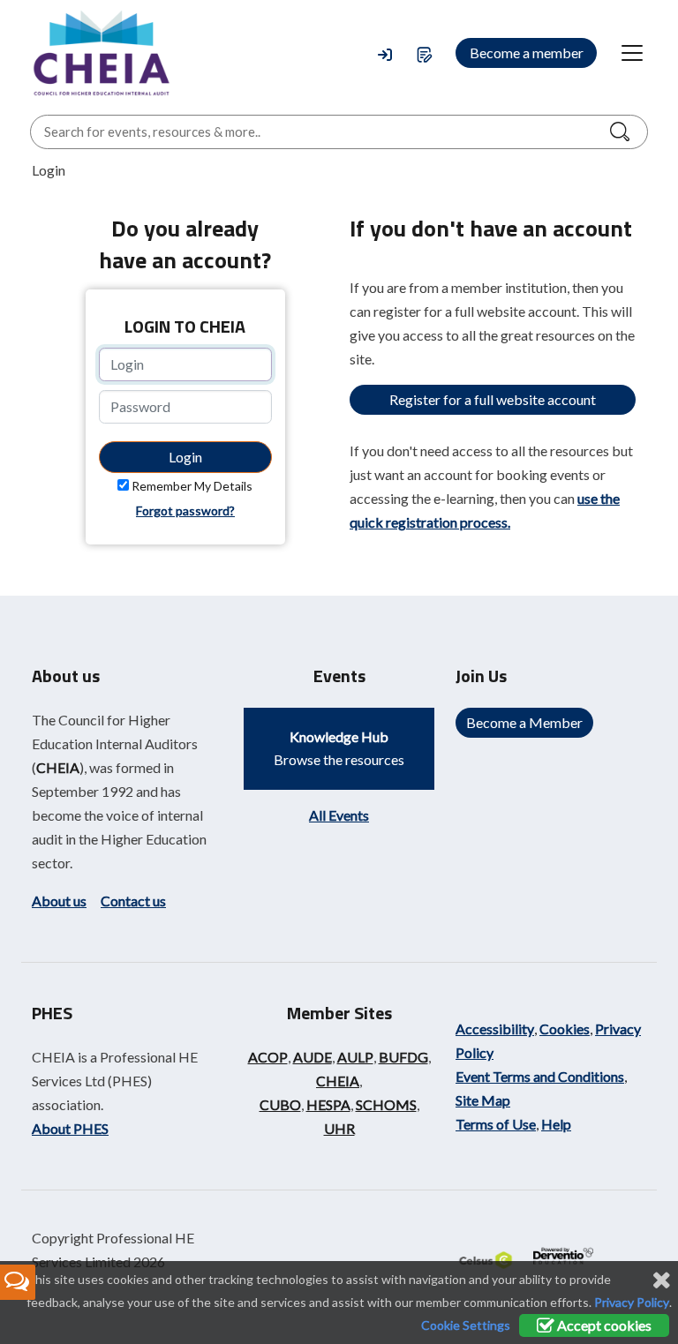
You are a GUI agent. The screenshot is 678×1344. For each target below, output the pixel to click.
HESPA (328, 1104)
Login (185, 456)
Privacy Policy (631, 1302)
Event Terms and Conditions (540, 1076)
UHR (339, 1128)
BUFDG (403, 1056)
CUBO (280, 1104)
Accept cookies (603, 1325)
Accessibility (495, 1028)
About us (59, 900)
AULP (355, 1056)
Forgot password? (185, 510)
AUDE (312, 1056)
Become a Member (524, 722)
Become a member (527, 52)
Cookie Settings (465, 1325)
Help (556, 1123)
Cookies (564, 1028)
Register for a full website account (492, 399)
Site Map (483, 1100)
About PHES (70, 1128)
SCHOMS (386, 1104)
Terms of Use (496, 1123)
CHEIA (57, 767)
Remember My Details (192, 485)
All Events (339, 815)
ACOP (268, 1056)
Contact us (133, 900)
